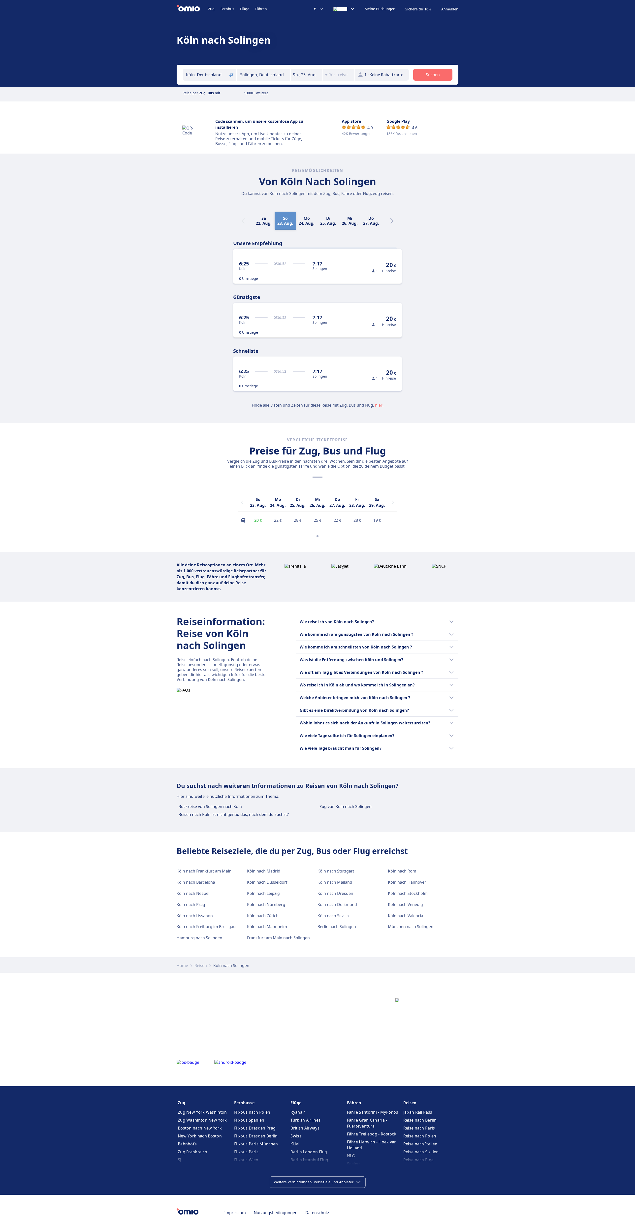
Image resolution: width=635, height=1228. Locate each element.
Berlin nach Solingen (337, 926)
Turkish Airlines (305, 1120)
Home (182, 965)
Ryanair (297, 1112)
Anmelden (449, 9)
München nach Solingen (410, 926)
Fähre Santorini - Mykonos (372, 1112)
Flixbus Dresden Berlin (256, 1136)
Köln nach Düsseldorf (267, 882)
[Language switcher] (344, 9)
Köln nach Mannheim (267, 926)
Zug (211, 8)
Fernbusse (244, 1102)
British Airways (304, 1128)
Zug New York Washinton (202, 1112)
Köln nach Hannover (407, 882)
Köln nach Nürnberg (266, 904)
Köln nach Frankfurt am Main (204, 871)
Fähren (261, 8)
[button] (306, 75)
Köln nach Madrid (263, 871)
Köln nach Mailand (335, 882)
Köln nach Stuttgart (336, 871)
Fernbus (227, 8)
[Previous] (242, 502)
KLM (294, 1144)
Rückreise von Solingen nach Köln (210, 806)
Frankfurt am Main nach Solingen (278, 937)
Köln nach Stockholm (408, 893)
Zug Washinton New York (202, 1120)
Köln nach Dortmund (337, 904)
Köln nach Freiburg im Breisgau (206, 926)
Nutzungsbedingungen (275, 1212)
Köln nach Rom (402, 871)
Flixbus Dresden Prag (255, 1128)
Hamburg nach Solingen (199, 937)
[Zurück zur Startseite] (192, 9)
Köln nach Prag (191, 904)
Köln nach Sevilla (333, 915)
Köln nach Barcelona (196, 882)
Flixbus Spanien (249, 1120)
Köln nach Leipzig (263, 893)
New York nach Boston (200, 1136)
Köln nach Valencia (405, 915)
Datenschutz (317, 1212)
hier (378, 405)
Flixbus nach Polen (252, 1112)
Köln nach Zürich (263, 915)
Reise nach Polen (419, 1136)
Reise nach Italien (420, 1144)
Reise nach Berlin (420, 1120)
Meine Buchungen (380, 9)
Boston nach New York (200, 1128)
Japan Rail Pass (417, 1112)
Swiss (295, 1136)
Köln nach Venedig (405, 904)
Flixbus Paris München (256, 1144)
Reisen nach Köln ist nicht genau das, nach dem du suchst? (234, 814)
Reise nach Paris (419, 1128)
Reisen (200, 965)
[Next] (392, 221)
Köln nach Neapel (193, 893)
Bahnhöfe (187, 1144)
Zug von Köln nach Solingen (345, 806)
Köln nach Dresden (335, 893)
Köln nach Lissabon (195, 915)
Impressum (235, 1212)
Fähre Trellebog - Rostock (372, 1134)
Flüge (244, 8)
